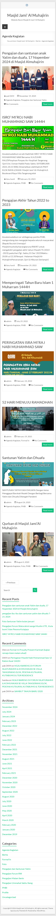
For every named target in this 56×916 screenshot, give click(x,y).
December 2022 (9, 726)
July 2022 (6, 735)
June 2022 (7, 740)
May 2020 (7, 810)
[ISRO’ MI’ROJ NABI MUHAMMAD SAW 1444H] (28, 127)
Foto (23, 566)
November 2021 (9, 754)
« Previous (10, 582)
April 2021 (7, 768)
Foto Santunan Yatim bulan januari (18, 621)
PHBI (23, 183)
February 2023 (9, 721)
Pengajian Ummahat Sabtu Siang (17, 883)
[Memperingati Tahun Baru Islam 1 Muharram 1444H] (28, 292)
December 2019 (9, 834)
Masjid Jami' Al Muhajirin (28, 15)
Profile (5, 892)
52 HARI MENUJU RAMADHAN (27, 402)
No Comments (12, 104)
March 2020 (8, 820)
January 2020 (8, 829)
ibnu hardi (10, 179)
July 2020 (6, 801)
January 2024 (8, 716)
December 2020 (9, 777)
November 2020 (9, 782)
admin (8, 321)
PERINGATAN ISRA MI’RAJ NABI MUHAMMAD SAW (23, 344)
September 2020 (10, 792)
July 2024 (6, 711)
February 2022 (9, 744)
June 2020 (7, 806)
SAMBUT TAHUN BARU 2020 (28, 691)
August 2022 (8, 730)
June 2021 (7, 763)
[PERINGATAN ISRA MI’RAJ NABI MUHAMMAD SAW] (28, 352)
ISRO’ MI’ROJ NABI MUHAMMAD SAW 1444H (23, 119)
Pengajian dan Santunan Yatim (34, 100)
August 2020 (8, 796)
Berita (5, 854)
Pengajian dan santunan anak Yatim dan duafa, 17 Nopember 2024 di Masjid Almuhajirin (26, 57)
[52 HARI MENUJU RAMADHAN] (28, 408)
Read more (47, 104)
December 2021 (9, 749)
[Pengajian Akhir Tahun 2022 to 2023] (28, 210)
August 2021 (8, 759)
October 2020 (8, 787)
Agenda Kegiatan (13, 100)
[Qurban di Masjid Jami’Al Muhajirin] (28, 533)
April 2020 (7, 815)
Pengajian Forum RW (12, 873)
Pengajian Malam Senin (13, 878)
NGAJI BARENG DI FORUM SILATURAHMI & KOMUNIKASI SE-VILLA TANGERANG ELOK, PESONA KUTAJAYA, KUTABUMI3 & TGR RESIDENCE (28, 683)
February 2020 (9, 824)
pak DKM (10, 96)
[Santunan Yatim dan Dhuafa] (28, 463)
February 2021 (9, 773)
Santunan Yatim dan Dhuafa (23, 458)
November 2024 (9, 707)
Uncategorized (9, 897)
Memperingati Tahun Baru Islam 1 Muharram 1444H (27, 284)
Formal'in (25, 440)
